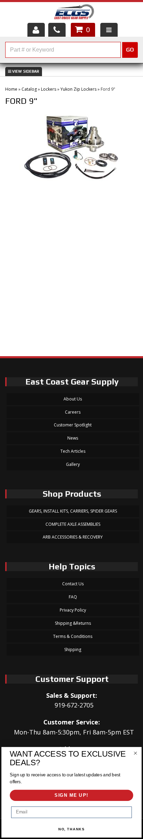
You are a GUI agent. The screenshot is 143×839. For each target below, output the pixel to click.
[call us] (57, 30)
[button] (71, 50)
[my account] (36, 30)
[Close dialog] (135, 753)
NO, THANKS (71, 829)
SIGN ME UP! (71, 795)
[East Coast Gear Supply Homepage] (73, 13)
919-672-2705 (73, 705)
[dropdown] (109, 30)
